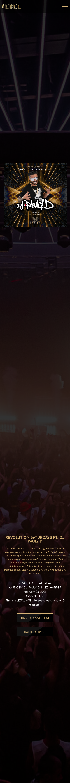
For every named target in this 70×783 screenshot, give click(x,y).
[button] (51, 6)
